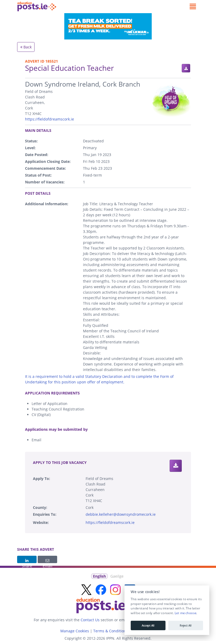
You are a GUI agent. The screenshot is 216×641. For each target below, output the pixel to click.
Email (47, 559)
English (99, 576)
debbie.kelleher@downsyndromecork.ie (121, 514)
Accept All (148, 625)
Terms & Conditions (110, 630)
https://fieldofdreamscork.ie (49, 119)
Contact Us (90, 619)
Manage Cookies (74, 630)
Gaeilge (117, 576)
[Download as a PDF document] (186, 68)
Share (27, 559)
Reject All (186, 625)
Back (27, 46)
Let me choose (185, 613)
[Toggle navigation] (192, 7)
